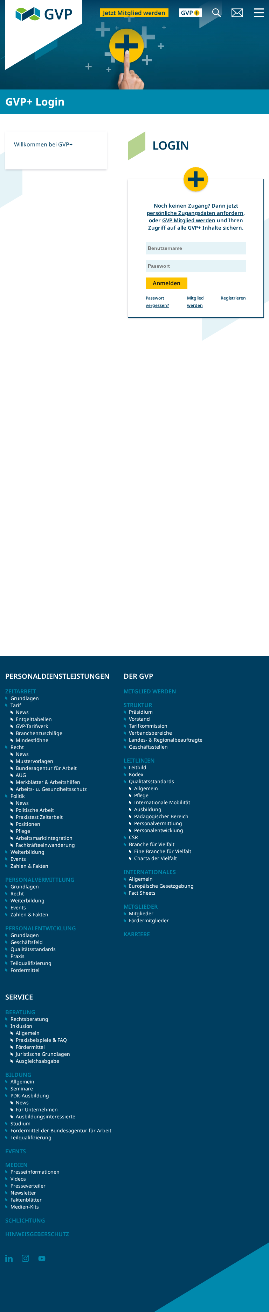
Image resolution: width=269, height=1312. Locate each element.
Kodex (136, 774)
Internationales (150, 872)
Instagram (25, 1258)
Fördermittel (25, 970)
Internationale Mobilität (162, 802)
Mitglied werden (150, 691)
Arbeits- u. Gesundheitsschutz (51, 789)
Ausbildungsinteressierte (45, 1116)
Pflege (23, 831)
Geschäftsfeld (27, 942)
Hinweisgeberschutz (37, 1234)
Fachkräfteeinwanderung (45, 845)
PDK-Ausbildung (30, 1095)
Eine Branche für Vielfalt (162, 851)
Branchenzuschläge (39, 733)
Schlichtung (25, 1220)
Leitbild (137, 767)
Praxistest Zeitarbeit (39, 817)
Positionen (28, 824)
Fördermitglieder (149, 920)
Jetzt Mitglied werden (134, 13)
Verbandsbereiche (150, 732)
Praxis (18, 956)
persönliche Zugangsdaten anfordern (195, 212)
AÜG (21, 775)
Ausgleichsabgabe (37, 1061)
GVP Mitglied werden (188, 220)
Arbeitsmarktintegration (44, 838)
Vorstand (139, 718)
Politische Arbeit (35, 810)
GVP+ (186, 13)
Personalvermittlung (158, 823)
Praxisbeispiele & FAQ (41, 1040)
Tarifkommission (148, 725)
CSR (133, 837)
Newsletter (23, 1192)
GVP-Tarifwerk (32, 726)
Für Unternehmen (37, 1109)
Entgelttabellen (34, 719)
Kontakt (237, 13)
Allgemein (146, 788)
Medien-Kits (25, 1206)
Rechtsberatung (29, 1019)
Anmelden (166, 283)
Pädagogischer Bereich (161, 816)
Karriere (137, 934)
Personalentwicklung (158, 830)
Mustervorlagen (34, 761)
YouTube (42, 1258)
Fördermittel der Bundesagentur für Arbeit (61, 1130)
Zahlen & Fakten (29, 866)
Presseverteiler (28, 1185)
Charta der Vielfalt (155, 858)
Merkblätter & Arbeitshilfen (48, 782)
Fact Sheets (142, 892)
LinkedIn (9, 1258)
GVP (10, 3)
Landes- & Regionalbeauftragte (165, 739)
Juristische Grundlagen (43, 1054)
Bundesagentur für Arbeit (46, 768)
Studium (20, 1123)
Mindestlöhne (32, 740)
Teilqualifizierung (31, 963)
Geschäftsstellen (148, 746)
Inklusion (21, 1026)
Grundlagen (25, 698)
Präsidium (141, 711)
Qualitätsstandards (33, 949)
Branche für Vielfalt (151, 844)
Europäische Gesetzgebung (161, 885)
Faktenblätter (26, 1199)
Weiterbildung (27, 852)
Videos (18, 1178)
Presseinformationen (35, 1171)
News (22, 712)
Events (18, 859)
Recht (17, 893)
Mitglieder (141, 913)
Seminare (22, 1088)
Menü (259, 12)
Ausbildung (147, 809)
